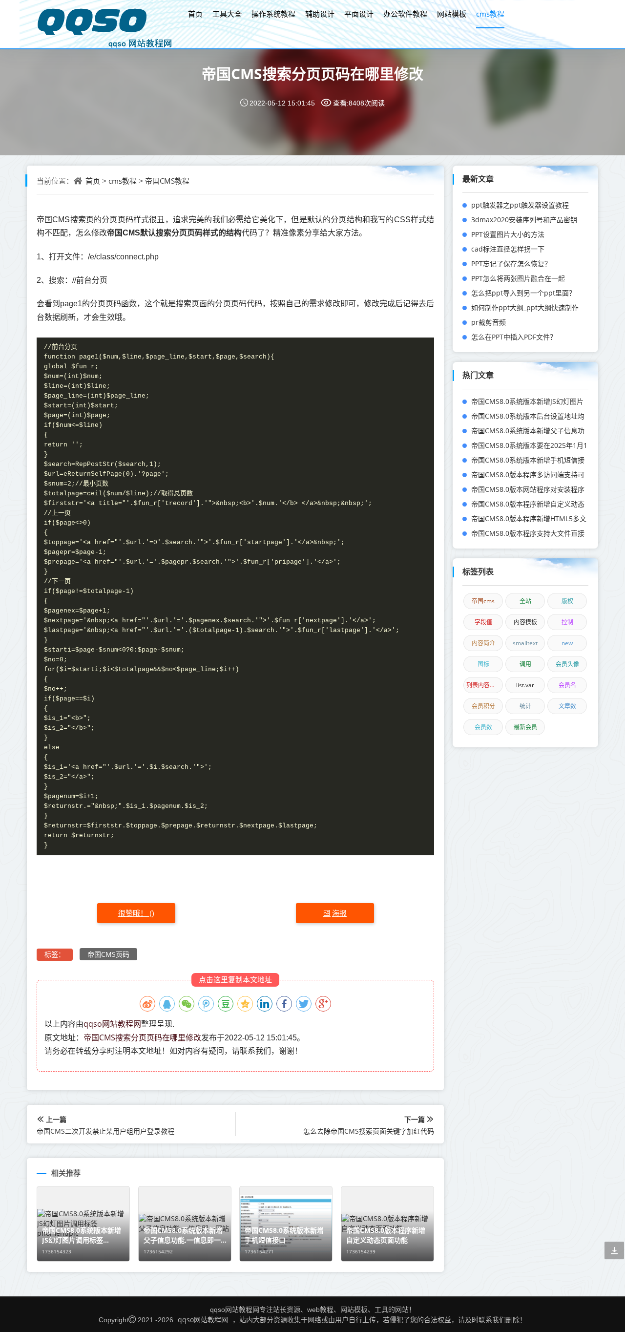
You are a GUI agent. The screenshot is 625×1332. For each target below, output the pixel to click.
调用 (525, 664)
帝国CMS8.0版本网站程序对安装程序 (527, 489)
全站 (525, 601)
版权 (567, 601)
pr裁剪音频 (488, 322)
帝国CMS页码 (108, 954)
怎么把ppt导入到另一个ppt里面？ (523, 292)
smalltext (525, 643)
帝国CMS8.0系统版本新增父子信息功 (527, 430)
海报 (339, 913)
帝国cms (483, 601)
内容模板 (525, 622)
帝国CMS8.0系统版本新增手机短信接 (527, 460)
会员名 (567, 685)
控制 (567, 622)
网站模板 (451, 14)
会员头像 (567, 664)
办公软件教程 (405, 14)
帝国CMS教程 (167, 181)
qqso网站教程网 (112, 1023)
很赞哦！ (133, 913)
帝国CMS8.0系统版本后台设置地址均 (527, 416)
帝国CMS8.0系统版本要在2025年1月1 (529, 445)
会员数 (483, 727)
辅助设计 (319, 14)
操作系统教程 (273, 14)
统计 (525, 706)
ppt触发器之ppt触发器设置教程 (520, 205)
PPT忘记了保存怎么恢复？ (511, 263)
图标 (483, 664)
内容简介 (483, 643)
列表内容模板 (483, 685)
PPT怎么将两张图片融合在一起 (518, 278)
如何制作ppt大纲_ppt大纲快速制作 (525, 307)
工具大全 (227, 14)
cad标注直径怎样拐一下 (507, 249)
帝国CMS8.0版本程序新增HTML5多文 (528, 518)
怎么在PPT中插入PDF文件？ (514, 336)
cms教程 (490, 14)
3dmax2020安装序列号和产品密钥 (524, 219)
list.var (525, 685)
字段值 (483, 622)
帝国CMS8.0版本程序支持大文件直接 (527, 533)
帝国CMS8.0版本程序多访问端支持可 (527, 474)
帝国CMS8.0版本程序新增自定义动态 (527, 503)
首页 (195, 14)
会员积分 (483, 706)
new (567, 643)
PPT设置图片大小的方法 (507, 234)
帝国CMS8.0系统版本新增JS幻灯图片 (527, 401)
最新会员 (525, 727)
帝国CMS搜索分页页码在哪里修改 (312, 73)
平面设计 (359, 14)
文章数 (567, 706)
